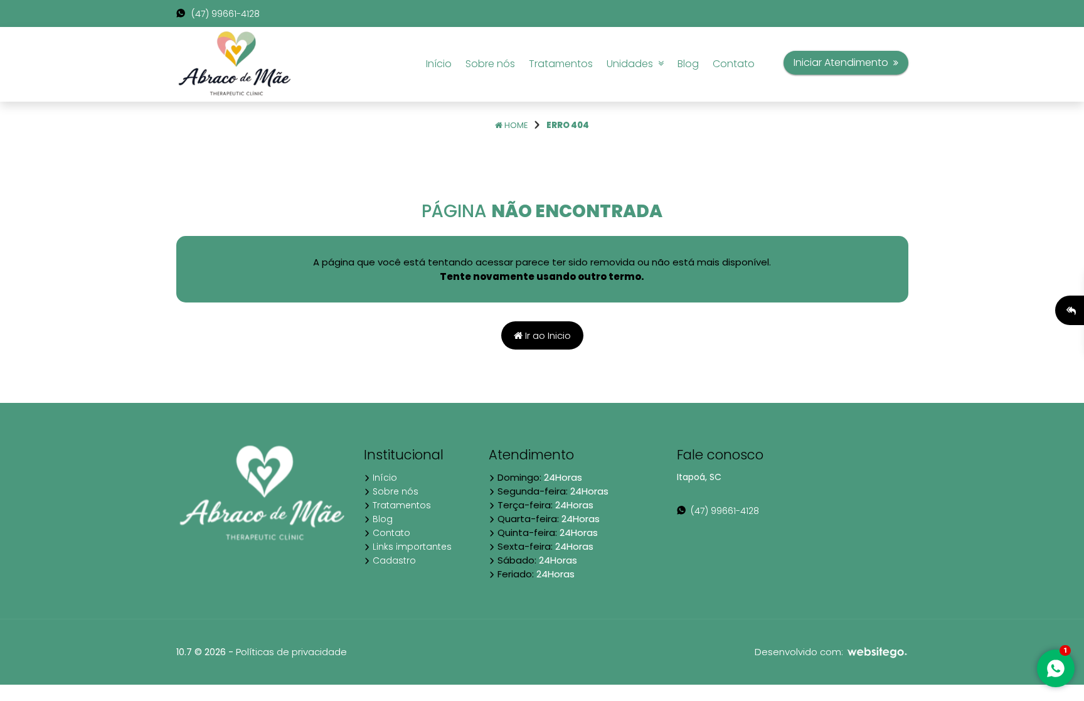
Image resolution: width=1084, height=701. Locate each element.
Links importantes (411, 546)
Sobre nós (490, 63)
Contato (734, 63)
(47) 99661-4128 (224, 14)
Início (439, 63)
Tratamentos (561, 63)
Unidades (632, 63)
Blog (688, 63)
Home (515, 125)
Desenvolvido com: (800, 651)
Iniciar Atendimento (843, 62)
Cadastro (393, 560)
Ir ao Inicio (547, 335)
